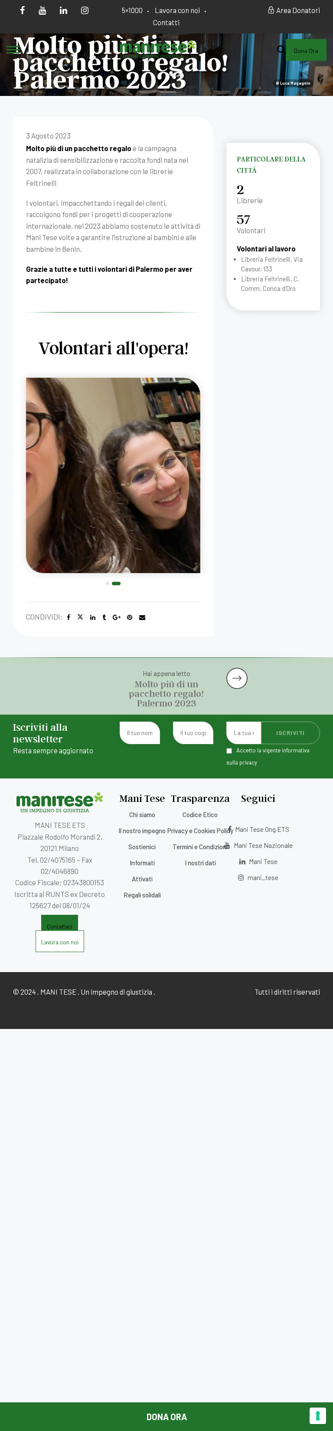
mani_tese (262, 877)
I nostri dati (200, 863)
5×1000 (132, 10)
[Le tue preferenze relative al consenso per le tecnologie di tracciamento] (318, 1416)
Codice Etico (200, 814)
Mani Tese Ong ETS (261, 829)
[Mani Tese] (158, 54)
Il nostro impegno (142, 830)
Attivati (142, 879)
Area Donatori (297, 10)
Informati (142, 863)
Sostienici (142, 847)
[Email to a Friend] (142, 617)
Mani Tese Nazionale (262, 845)
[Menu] (13, 50)
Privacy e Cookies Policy (200, 830)
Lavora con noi (177, 10)
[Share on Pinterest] (129, 617)
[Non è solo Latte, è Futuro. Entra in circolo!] (273, 671)
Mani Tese (263, 861)
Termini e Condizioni (200, 847)
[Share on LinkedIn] (92, 617)
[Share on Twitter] (80, 617)
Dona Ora (167, 1416)
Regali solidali (142, 895)
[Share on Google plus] (117, 617)
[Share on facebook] (68, 617)
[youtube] (42, 10)
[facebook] (22, 10)
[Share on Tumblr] (104, 617)
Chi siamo (142, 814)
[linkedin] (63, 10)
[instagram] (84, 10)
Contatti (166, 22)
